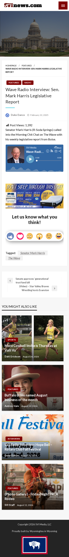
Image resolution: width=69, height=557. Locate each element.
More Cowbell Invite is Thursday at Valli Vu (31, 348)
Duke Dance (18, 114)
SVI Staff (10, 504)
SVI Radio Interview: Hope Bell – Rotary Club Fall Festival (28, 447)
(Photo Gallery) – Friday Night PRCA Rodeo (31, 496)
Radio (27, 82)
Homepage (11, 65)
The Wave (14, 258)
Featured (27, 65)
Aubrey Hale (12, 406)
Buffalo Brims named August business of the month (26, 397)
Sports (12, 340)
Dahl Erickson (13, 356)
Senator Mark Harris (32, 253)
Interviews (14, 438)
